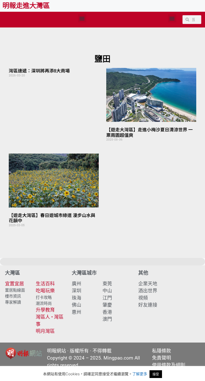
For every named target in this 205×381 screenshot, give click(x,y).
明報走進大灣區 (26, 6)
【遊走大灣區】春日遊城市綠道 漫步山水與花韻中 (52, 218)
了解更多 (139, 374)
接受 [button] (155, 374)
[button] (82, 18)
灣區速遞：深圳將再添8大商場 (39, 70)
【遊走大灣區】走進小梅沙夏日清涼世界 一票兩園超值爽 (149, 132)
